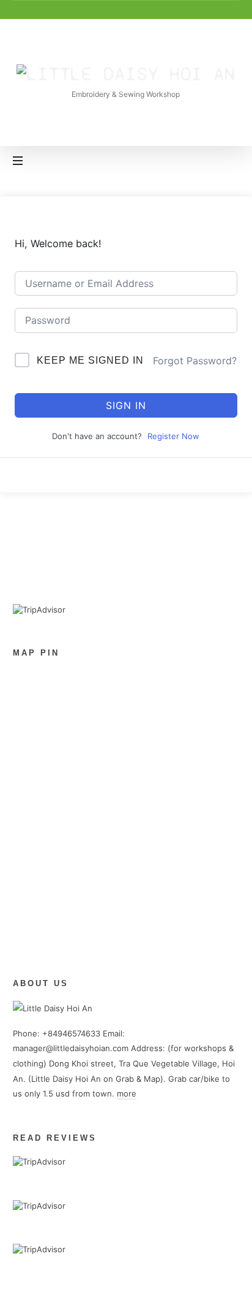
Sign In (126, 405)
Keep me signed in (90, 360)
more (126, 1093)
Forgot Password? (195, 360)
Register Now (173, 436)
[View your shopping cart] (227, 162)
